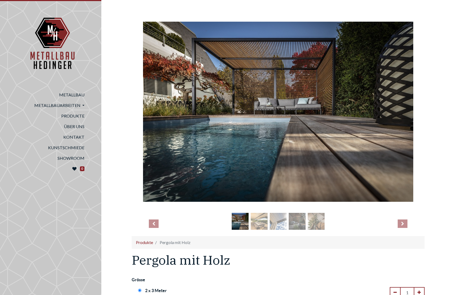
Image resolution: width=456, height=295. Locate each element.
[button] (154, 224)
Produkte (144, 242)
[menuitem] (51, 95)
